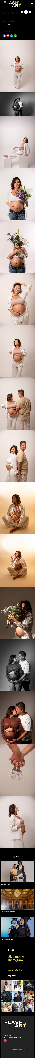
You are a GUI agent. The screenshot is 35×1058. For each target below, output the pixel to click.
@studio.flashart (15, 970)
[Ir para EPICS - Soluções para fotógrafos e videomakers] (19, 1049)
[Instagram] (5, 1040)
